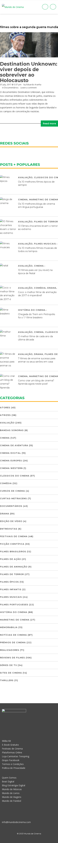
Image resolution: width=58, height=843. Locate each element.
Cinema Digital (10, 453)
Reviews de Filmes (12, 657)
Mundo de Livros (10, 793)
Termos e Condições (13, 764)
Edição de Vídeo (11, 521)
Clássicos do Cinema (14, 475)
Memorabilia (9, 627)
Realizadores (9, 650)
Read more (49, 123)
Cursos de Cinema (12, 491)
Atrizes (5, 415)
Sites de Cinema (11, 672)
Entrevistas (8, 528)
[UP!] (29, 839)
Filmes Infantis (10, 589)
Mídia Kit (6, 740)
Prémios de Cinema (13, 642)
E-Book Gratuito (10, 744)
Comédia (40, 288)
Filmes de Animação (13, 566)
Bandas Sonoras (12, 430)
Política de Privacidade (13, 767)
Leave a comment (28, 87)
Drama (51, 288)
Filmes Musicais (45, 243)
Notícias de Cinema (13, 635)
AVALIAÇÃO (25, 177)
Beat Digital (8, 781)
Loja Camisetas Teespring (15, 756)
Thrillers (7, 680)
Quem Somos (9, 777)
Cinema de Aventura (14, 445)
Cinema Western (11, 468)
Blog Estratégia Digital (13, 785)
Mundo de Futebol (11, 800)
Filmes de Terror (46, 221)
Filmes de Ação (10, 559)
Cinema (23, 199)
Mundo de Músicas (12, 789)
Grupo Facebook (10, 760)
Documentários (11, 87)
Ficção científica (12, 544)
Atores (5, 407)
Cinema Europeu (11, 460)
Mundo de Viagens (11, 796)
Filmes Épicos (9, 581)
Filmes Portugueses (14, 604)
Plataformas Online (12, 752)
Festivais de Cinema (14, 536)
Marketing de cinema (14, 619)
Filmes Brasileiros (13, 551)
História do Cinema (31, 310)
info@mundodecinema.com (16, 822)
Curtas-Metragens (13, 498)
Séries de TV (8, 665)
